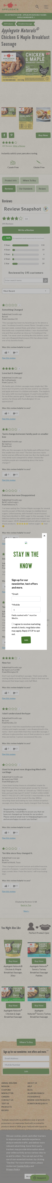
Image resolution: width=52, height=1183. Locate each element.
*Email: (15, 594)
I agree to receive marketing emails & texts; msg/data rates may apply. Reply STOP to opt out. (26, 629)
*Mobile (16, 604)
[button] (44, 535)
